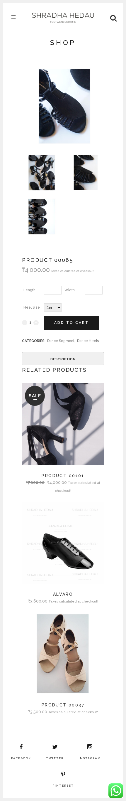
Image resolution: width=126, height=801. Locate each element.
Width (69, 290)
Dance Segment (60, 341)
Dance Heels (88, 341)
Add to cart (71, 323)
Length (29, 290)
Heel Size (31, 307)
